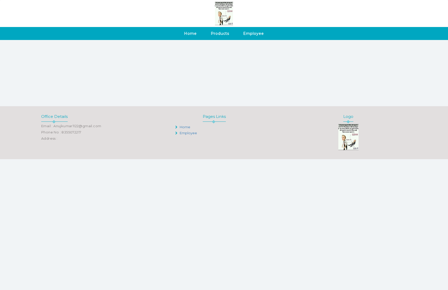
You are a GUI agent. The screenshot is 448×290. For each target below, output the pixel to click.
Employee (253, 33)
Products (220, 33)
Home (190, 33)
